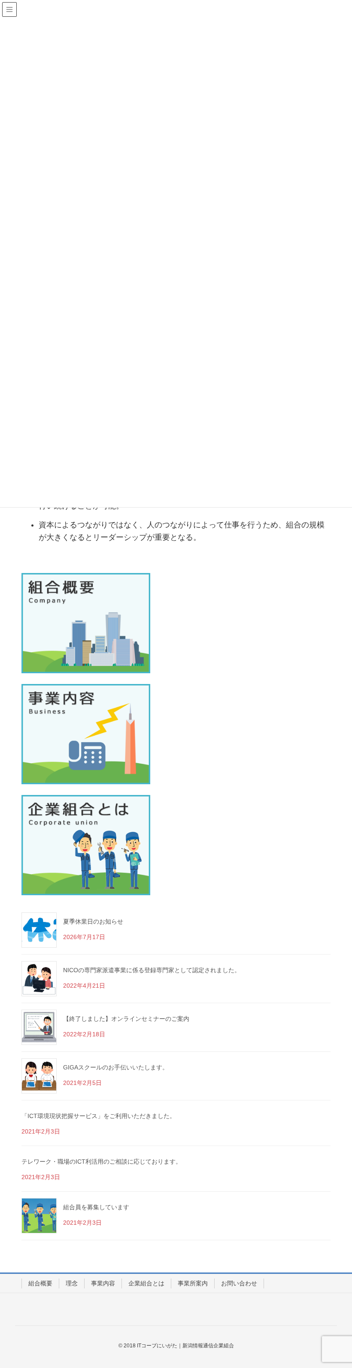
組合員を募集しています (96, 1207)
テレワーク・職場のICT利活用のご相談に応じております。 (101, 1161)
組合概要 (40, 1283)
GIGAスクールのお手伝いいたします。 (115, 1067)
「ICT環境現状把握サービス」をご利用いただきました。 (98, 1115)
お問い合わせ (239, 1283)
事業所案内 (193, 1283)
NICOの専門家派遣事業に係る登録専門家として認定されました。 (151, 970)
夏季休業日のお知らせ (93, 921)
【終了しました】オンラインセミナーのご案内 (126, 1018)
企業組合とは (146, 1283)
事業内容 (103, 1283)
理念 (72, 1283)
